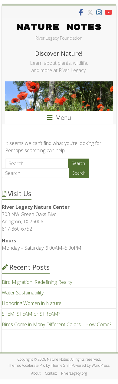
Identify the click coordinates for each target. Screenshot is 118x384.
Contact (51, 373)
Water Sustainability (23, 292)
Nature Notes (59, 27)
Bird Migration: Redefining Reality (37, 282)
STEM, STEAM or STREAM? (31, 313)
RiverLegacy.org (74, 373)
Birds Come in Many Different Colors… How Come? (56, 324)
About (36, 373)
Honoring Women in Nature (31, 303)
